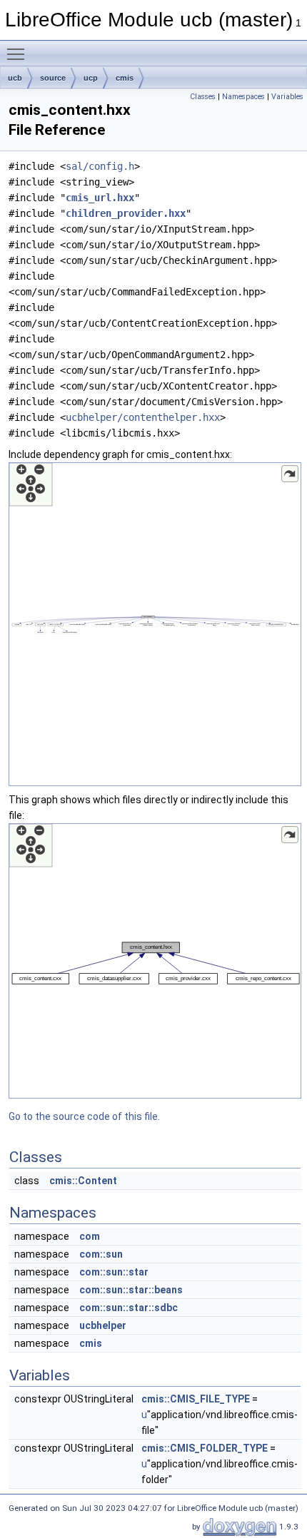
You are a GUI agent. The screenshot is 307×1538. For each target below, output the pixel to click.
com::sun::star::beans (131, 1289)
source (53, 77)
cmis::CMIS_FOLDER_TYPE (204, 1448)
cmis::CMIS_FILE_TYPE (195, 1399)
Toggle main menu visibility (18, 53)
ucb (15, 77)
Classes (203, 96)
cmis (125, 77)
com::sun (101, 1254)
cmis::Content (83, 1180)
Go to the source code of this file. (84, 1116)
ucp (91, 77)
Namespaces (243, 96)
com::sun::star (114, 1272)
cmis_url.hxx (100, 197)
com (89, 1236)
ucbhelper (102, 1325)
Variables (287, 96)
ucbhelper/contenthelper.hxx (143, 417)
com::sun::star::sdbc (128, 1307)
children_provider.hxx (126, 213)
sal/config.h (100, 166)
